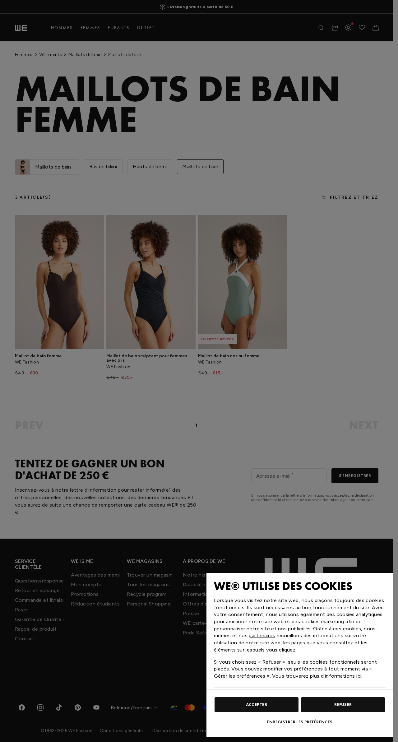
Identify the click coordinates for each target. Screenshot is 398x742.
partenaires (262, 635)
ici (358, 676)
